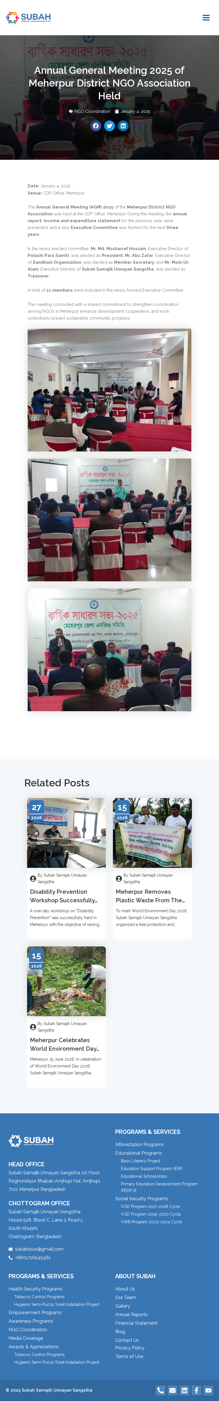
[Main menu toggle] (206, 18)
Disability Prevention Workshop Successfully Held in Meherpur (62, 900)
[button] (95, 125)
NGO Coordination (92, 111)
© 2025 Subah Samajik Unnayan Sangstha (49, 1390)
